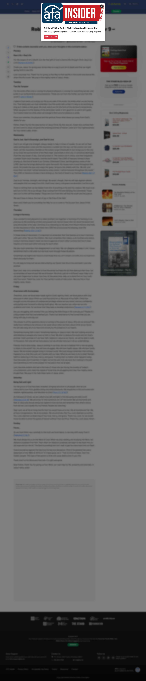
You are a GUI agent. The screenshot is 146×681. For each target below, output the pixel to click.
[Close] (102, 6)
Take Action (51, 37)
